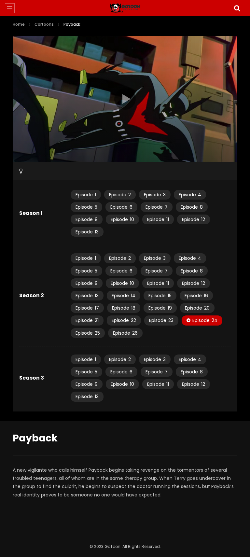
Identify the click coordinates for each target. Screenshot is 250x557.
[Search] (237, 8)
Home (19, 24)
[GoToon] (125, 8)
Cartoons (44, 24)
